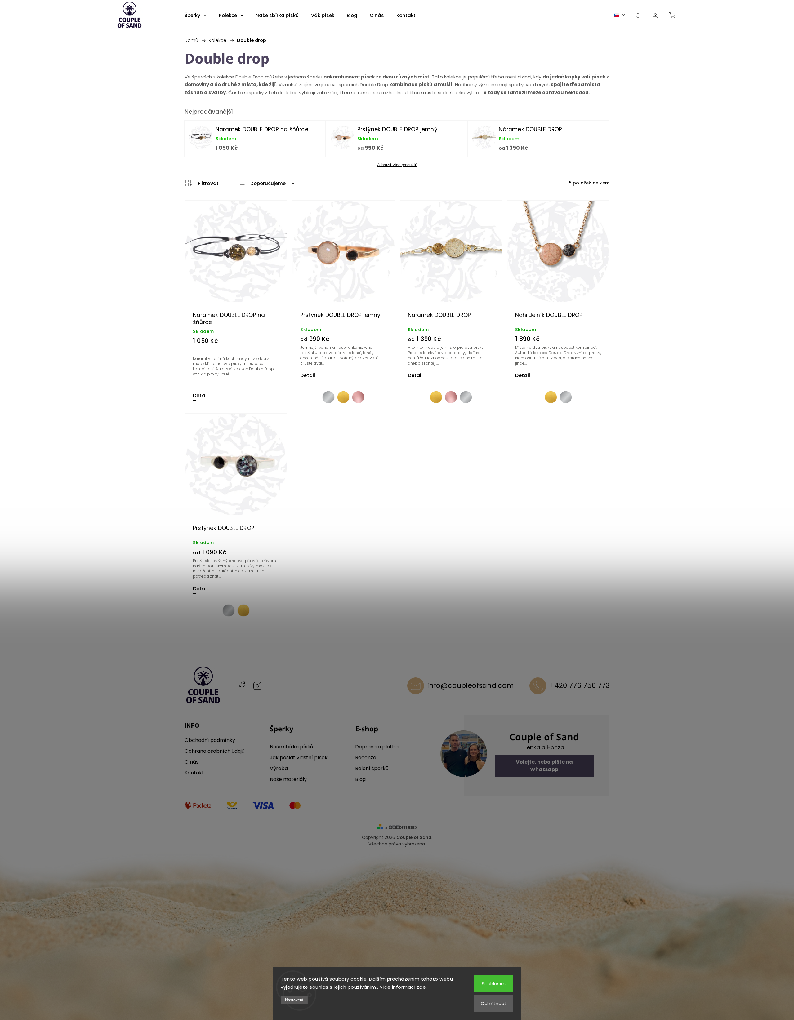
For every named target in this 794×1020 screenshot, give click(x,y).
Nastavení (294, 1000)
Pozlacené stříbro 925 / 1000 (343, 397)
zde (421, 987)
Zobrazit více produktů (397, 164)
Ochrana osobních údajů (214, 751)
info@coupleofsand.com (470, 685)
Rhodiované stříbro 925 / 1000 (466, 397)
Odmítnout (493, 1003)
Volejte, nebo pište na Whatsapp (544, 765)
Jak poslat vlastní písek (299, 757)
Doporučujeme (268, 183)
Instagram (257, 685)
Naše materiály (288, 779)
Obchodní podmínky (210, 740)
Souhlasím (494, 983)
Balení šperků (371, 768)
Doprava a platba (377, 746)
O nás (191, 761)
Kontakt (194, 772)
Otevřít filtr (202, 183)
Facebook (242, 685)
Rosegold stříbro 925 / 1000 (358, 397)
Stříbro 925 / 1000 (328, 397)
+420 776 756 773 (579, 685)
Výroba (279, 768)
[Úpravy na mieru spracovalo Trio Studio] (403, 828)
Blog (360, 779)
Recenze (365, 757)
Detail (200, 395)
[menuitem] (196, 15)
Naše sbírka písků (291, 746)
